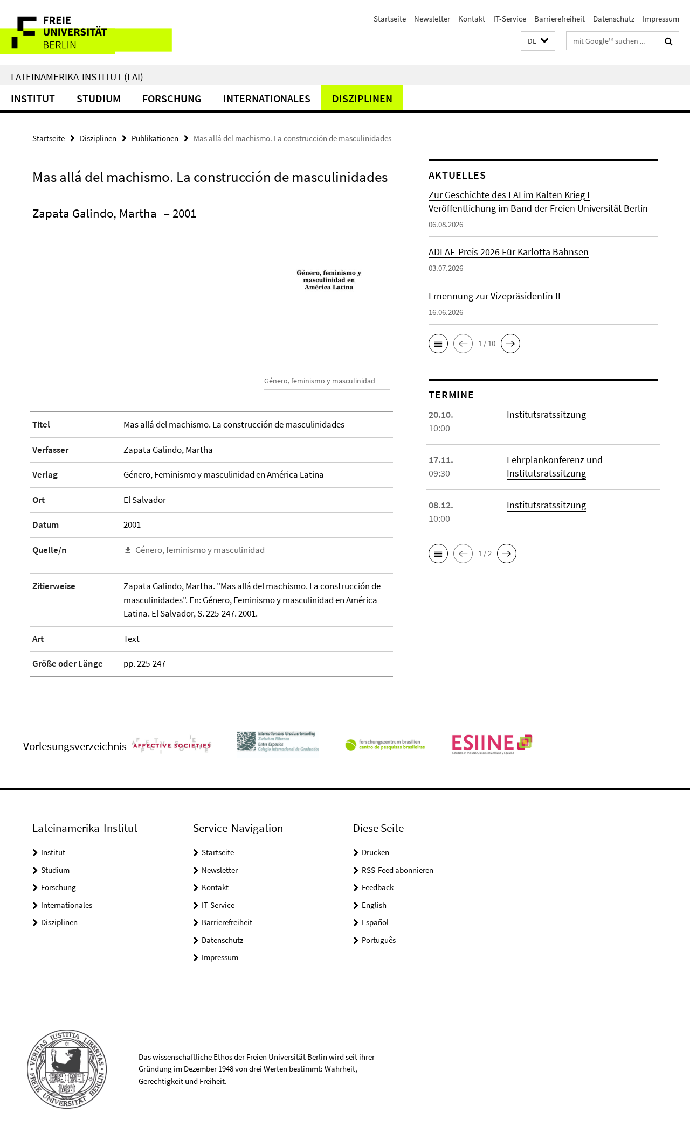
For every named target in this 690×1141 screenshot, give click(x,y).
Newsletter (432, 18)
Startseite (390, 18)
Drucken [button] (375, 852)
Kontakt (471, 18)
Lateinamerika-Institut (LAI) (77, 76)
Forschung (172, 98)
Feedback (378, 887)
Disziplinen (362, 98)
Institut (33, 98)
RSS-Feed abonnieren (397, 870)
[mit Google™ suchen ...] (669, 41)
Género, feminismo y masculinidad (200, 550)
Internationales (266, 98)
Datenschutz (613, 18)
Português (379, 940)
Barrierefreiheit (559, 18)
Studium (99, 98)
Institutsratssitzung (546, 414)
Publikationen (155, 138)
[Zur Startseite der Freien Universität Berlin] (90, 32)
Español (375, 922)
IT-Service (509, 18)
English (374, 905)
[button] (538, 41)
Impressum (661, 18)
